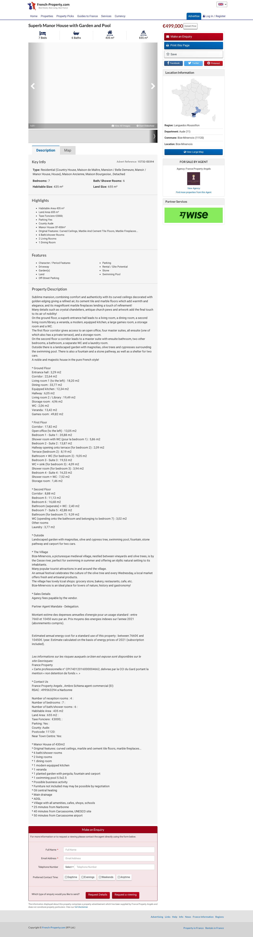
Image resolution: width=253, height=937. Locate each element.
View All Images (122, 125)
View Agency (193, 188)
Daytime (72, 877)
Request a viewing (126, 894)
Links (167, 916)
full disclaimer (81, 907)
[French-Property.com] (47, 6)
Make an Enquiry (181, 36)
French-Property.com (53, 927)
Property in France (193, 927)
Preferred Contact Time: (45, 877)
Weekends (107, 877)
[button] (37, 86)
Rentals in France (214, 927)
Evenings (89, 877)
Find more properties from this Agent (193, 192)
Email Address (48, 858)
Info (181, 916)
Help (174, 916)
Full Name (51, 849)
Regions (219, 916)
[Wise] (194, 215)
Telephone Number (48, 867)
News (188, 916)
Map (67, 150)
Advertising (157, 916)
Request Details (97, 894)
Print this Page (179, 45)
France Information (203, 916)
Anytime (125, 877)
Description (45, 150)
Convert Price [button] (190, 26)
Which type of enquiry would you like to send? (56, 894)
